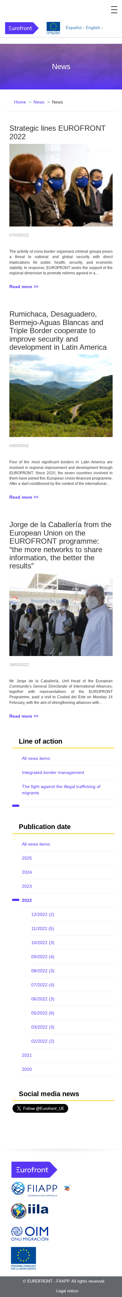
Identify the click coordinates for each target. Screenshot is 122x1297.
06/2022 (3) (42, 998)
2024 (27, 872)
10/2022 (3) (42, 942)
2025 (27, 858)
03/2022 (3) (42, 1027)
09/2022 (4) (42, 956)
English (93, 27)
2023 (27, 886)
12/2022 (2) (42, 914)
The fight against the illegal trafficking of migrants (61, 789)
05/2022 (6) (42, 1012)
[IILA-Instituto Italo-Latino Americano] (29, 1210)
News (38, 102)
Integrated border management (53, 772)
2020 (27, 1069)
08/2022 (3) (42, 970)
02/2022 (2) (42, 1041)
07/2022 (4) (42, 984)
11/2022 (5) (42, 928)
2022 (27, 900)
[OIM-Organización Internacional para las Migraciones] (29, 1232)
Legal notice (67, 1291)
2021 (27, 1055)
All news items (36, 758)
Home (20, 102)
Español (74, 27)
